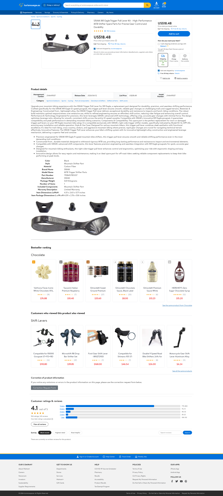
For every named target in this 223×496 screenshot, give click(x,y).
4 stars (62, 409)
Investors (22, 479)
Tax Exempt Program (102, 486)
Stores (59, 472)
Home (33, 17)
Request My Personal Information (145, 479)
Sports (53, 17)
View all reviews (39, 424)
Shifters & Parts (112, 101)
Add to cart (174, 33)
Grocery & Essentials (60, 12)
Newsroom (22, 476)
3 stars (62, 412)
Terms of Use (137, 469)
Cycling (59, 17)
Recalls (97, 476)
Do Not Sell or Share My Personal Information (149, 483)
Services (38, 12)
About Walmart (24, 469)
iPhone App (175, 469)
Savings (47, 12)
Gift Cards (60, 483)
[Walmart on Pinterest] (186, 481)
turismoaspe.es (116, 48)
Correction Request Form (44, 387)
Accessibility (99, 479)
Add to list (166, 78)
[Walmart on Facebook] (172, 481)
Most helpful (75, 432)
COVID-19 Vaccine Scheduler (105, 469)
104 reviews (111, 31)
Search (187, 432)
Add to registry (182, 78)
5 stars (62, 406)
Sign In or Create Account (89, 457)
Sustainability (23, 483)
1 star (63, 417)
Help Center (110, 457)
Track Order (126, 457)
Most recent (44, 432)
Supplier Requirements (27, 486)
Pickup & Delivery (77, 12)
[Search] (147, 5)
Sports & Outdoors (43, 17)
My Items (109, 12)
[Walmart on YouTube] (181, 481)
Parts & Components (82, 101)
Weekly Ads (142, 457)
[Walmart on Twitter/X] (176, 481)
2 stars (62, 414)
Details (177, 73)
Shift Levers (124, 101)
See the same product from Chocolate (177, 305)
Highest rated (60, 432)
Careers (100, 12)
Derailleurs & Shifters (98, 101)
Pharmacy (91, 12)
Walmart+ (60, 479)
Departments (27, 12)
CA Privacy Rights (139, 476)
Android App (175, 472)
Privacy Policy (138, 472)
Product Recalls (100, 483)
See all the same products (182, 371)
